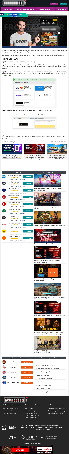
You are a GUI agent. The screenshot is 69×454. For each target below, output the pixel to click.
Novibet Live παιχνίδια (42, 382)
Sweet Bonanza (12, 372)
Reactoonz (13, 377)
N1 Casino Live (14, 216)
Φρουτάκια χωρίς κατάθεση (51, 410)
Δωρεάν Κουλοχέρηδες (45, 9)
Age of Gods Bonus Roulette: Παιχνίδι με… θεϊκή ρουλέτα (47, 207)
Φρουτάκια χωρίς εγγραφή (51, 413)
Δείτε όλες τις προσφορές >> (58, 142)
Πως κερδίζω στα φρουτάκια (43, 372)
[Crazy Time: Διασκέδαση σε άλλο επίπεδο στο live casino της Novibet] (50, 181)
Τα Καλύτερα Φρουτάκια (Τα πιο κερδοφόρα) (48, 365)
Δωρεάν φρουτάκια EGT (42, 375)
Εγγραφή (28, 176)
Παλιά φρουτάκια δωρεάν (43, 388)
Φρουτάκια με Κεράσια (9, 411)
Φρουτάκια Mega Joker (32, 411)
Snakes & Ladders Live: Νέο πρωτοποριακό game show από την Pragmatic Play (49, 226)
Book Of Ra (13, 362)
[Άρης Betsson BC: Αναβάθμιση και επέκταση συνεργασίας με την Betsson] (50, 343)
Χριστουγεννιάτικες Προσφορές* (43, 244)
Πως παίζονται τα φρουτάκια (44, 378)
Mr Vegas (13, 367)
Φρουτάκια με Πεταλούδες (11, 408)
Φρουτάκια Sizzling (31, 413)
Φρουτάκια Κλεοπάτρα (32, 415)
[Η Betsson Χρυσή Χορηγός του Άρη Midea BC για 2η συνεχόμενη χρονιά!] (50, 271)
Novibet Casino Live (14, 182)
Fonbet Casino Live (14, 202)
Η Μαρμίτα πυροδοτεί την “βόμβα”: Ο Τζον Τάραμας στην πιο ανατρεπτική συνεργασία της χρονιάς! (48, 333)
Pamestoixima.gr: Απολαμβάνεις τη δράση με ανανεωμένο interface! (47, 261)
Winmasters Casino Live (14, 223)
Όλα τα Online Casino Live (43, 362)
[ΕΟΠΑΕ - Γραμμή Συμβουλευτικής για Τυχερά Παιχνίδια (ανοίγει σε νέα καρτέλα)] (39, 437)
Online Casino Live (30, 418)
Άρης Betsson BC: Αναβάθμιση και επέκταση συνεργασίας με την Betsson (46, 351)
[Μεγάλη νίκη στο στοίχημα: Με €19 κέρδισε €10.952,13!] (50, 308)
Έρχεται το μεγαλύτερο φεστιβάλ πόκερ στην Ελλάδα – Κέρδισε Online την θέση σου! (49, 298)
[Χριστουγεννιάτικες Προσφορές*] (50, 236)
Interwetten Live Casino (14, 229)
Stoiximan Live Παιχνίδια (43, 392)
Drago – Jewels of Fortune (13, 382)
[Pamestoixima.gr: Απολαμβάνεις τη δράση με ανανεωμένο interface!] (50, 253)
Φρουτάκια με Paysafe (9, 413)
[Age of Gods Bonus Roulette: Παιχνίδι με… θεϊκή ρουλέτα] (50, 199)
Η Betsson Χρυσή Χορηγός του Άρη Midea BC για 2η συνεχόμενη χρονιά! (48, 279)
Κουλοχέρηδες (29, 408)
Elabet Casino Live (14, 188)
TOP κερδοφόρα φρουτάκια (24, 9)
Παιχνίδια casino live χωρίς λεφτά (51, 408)
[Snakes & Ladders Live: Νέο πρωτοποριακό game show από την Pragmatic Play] (50, 218)
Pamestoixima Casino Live (14, 195)
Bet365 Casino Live (14, 209)
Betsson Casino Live (14, 236)
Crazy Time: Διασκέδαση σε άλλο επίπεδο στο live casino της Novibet (48, 189)
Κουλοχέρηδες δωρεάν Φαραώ (44, 385)
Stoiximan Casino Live (14, 175)
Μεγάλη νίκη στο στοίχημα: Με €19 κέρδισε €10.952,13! (49, 315)
